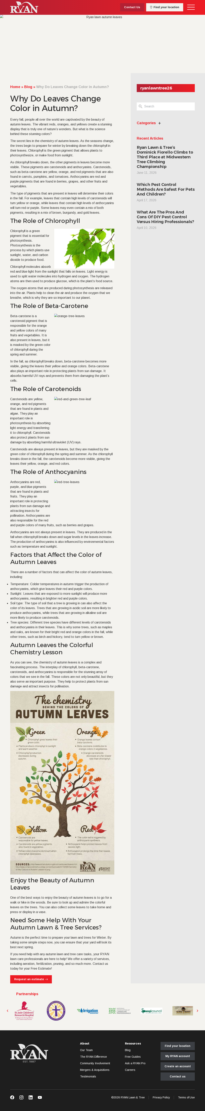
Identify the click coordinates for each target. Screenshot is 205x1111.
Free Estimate (41, 968)
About (84, 1043)
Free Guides (133, 1056)
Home (15, 87)
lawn (60, 954)
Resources (133, 1043)
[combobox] (169, 106)
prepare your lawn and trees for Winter (79, 937)
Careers (130, 1069)
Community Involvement (95, 1063)
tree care (76, 954)
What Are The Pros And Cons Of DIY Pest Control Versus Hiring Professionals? (165, 217)
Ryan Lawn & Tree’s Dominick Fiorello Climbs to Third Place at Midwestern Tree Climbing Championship (165, 157)
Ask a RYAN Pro (135, 1063)
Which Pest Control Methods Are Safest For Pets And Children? (166, 189)
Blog (28, 87)
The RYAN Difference (93, 1056)
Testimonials (88, 1076)
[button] (7, 1010)
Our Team (86, 1050)
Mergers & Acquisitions (95, 1069)
